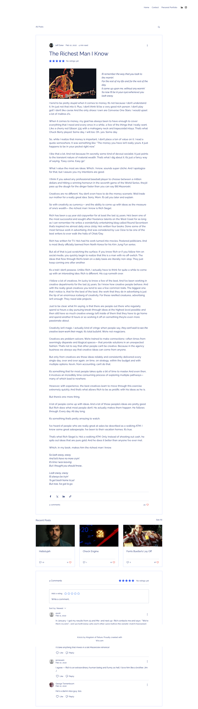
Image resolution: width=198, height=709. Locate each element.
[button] (159, 27)
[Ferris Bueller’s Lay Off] (142, 536)
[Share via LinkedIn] (63, 496)
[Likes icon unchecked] (57, 652)
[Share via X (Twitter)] (57, 496)
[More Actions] (147, 614)
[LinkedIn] (181, 7)
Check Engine (91, 551)
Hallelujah (45, 551)
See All (159, 520)
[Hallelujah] (55, 536)
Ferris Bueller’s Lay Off (139, 551)
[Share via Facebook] (50, 496)
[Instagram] (186, 7)
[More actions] (147, 45)
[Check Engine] (99, 536)
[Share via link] (70, 496)
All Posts (39, 27)
